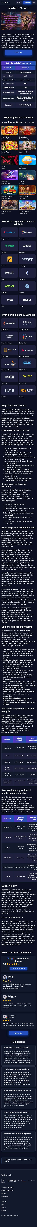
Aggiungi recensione (18, 968)
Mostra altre (18, 1033)
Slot (30, 122)
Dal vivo (12, 122)
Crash (21, 122)
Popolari (4, 122)
